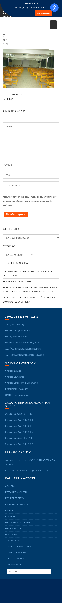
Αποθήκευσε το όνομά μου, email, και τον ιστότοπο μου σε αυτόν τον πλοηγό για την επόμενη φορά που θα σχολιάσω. (30, 201)
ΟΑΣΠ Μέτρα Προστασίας (17, 394)
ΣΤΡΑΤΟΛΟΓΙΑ (12, 540)
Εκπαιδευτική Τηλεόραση (16, 388)
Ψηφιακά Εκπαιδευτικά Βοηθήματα (21, 382)
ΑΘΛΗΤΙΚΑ (10, 486)
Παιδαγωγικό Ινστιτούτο (16, 336)
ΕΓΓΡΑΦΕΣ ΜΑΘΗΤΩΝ (16, 492)
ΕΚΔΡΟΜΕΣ (11, 510)
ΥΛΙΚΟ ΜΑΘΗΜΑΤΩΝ (15, 558)
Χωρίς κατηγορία (13, 564)
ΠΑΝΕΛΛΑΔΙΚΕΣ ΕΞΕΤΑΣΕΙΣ (18, 522)
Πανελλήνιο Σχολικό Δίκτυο (17, 330)
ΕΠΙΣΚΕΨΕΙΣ (11, 516)
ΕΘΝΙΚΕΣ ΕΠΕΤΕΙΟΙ (14, 498)
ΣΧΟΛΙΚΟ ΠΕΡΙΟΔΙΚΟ (15, 552)
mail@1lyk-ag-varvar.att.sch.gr (30, 7)
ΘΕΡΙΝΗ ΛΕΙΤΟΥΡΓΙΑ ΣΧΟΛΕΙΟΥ (18, 281)
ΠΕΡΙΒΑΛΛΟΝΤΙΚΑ (14, 528)
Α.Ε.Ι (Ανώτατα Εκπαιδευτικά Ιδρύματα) (23, 348)
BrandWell (10, 470)
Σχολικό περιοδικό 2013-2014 (19, 426)
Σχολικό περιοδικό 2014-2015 (19, 432)
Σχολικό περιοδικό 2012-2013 (19, 419)
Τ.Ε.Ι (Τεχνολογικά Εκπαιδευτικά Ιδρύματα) (24, 354)
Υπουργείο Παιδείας (14, 324)
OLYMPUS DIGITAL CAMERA (15, 97)
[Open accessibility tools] (54, 7)
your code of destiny (15, 460)
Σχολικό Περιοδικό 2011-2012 (18, 413)
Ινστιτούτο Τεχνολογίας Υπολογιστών (22, 342)
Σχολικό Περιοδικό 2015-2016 (19, 438)
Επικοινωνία (43, 13)
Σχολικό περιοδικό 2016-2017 (19, 444)
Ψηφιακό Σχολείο (13, 370)
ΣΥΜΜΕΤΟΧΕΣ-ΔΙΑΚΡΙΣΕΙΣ (18, 546)
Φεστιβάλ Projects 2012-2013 (34, 470)
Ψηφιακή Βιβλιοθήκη (14, 376)
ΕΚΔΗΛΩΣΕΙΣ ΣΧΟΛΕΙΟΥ (17, 504)
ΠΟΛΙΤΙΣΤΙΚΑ (11, 534)
